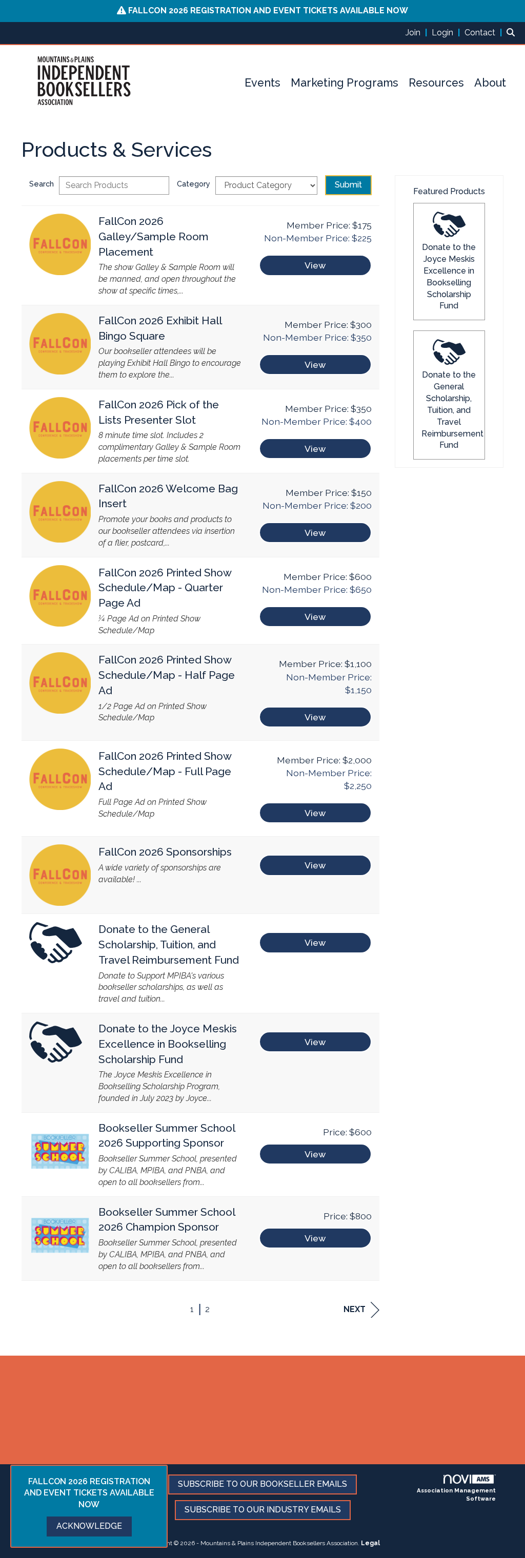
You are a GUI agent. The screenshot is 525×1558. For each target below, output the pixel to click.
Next (355, 1309)
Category (193, 183)
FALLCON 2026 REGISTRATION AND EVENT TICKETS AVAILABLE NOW (268, 10)
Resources (436, 82)
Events (262, 82)
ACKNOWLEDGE (89, 1526)
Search (41, 183)
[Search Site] (512, 32)
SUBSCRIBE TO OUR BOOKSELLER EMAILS (262, 1484)
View (315, 265)
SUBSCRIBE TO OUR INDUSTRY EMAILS (263, 1509)
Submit (348, 185)
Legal (370, 1543)
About (490, 82)
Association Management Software (456, 1494)
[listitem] (418, 32)
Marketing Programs (344, 82)
